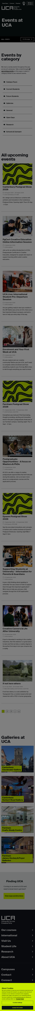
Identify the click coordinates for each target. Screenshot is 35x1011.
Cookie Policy (20, 999)
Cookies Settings (17, 1002)
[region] (17, 997)
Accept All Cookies (17, 1007)
